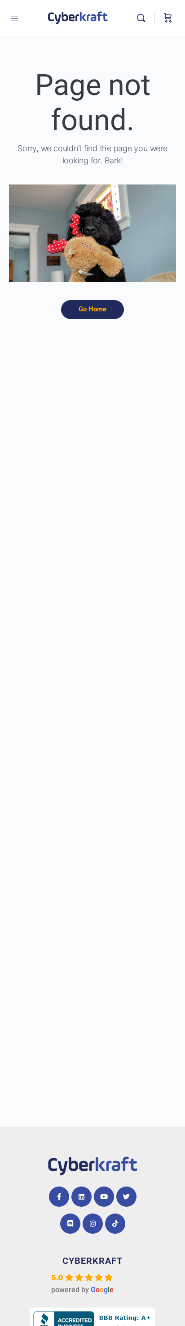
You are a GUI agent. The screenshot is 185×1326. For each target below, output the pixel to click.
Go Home (92, 309)
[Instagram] (93, 1224)
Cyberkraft (92, 1260)
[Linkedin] (81, 1197)
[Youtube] (104, 1197)
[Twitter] (126, 1197)
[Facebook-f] (59, 1197)
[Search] (143, 18)
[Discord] (70, 1224)
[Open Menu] (14, 18)
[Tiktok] (115, 1224)
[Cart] (168, 18)
